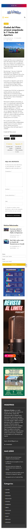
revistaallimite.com (9, 38)
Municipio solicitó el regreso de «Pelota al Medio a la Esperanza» (16, 231)
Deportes (7, 138)
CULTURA (7, 489)
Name (3, 254)
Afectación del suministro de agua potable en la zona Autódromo (13, 458)
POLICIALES (8, 510)
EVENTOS (7, 501)
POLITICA (7, 513)
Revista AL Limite (15, 235)
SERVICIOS (7, 519)
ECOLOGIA (8, 495)
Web (6, 201)
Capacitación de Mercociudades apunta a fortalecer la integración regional (15, 473)
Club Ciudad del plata (16, 136)
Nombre (7, 189)
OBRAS (7, 507)
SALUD (6, 516)
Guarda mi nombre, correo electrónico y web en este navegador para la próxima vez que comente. (13, 209)
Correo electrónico (10, 195)
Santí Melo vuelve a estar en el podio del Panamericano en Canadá (17, 242)
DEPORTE (6, 23)
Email (3, 259)
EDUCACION (8, 498)
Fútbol (12, 138)
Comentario (8, 171)
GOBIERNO (8, 504)
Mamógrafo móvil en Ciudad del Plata (14, 477)
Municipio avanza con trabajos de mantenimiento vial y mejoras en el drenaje (13, 468)
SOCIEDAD (7, 522)
